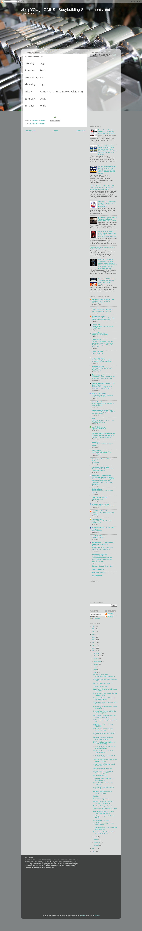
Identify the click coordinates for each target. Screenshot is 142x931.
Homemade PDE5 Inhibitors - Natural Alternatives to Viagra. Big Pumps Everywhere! (107, 281)
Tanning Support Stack (100, 686)
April (95, 837)
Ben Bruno (95, 442)
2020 (94, 634)
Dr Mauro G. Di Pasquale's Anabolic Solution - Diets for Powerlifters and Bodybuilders (107, 204)
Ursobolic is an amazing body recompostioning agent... (103, 738)
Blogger (96, 915)
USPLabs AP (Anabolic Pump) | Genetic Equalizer (103, 788)
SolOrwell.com (97, 489)
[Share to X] (55, 121)
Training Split (34, 123)
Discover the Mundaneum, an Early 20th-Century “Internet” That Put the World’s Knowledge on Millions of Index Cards (102, 344)
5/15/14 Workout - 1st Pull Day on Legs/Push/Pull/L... (104, 747)
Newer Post (30, 131)
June (95, 669)
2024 (94, 626)
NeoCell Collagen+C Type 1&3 (103, 683)
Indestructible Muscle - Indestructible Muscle (100, 555)
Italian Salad (95, 462)
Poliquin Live (96, 450)
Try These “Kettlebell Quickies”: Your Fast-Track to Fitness (103, 421)
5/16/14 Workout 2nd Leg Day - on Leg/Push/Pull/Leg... (104, 743)
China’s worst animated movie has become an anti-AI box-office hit (102, 310)
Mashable (95, 308)
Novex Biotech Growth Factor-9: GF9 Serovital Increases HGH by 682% (106, 131)
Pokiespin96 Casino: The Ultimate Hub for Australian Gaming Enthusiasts (103, 377)
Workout (42, 123)
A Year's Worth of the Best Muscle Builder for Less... (104, 765)
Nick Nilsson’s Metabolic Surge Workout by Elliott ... (103, 729)
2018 (94, 640)
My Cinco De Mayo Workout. (102, 806)
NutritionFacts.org (98, 333)
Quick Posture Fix (97, 353)
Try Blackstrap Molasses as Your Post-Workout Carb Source (102, 248)
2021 (94, 632)
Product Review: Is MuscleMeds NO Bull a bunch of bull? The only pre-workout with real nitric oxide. (102, 187)
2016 (94, 645)
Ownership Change (97, 537)
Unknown (110, 613)
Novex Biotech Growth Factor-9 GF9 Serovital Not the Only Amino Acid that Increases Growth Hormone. (107, 234)
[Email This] (51, 121)
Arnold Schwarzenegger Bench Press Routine (103, 823)
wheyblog (110, 616)
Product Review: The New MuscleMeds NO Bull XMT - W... (104, 675)
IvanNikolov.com (98, 366)
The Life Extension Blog (100, 467)
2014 (94, 651)
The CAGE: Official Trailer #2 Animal (105, 808)
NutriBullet (96, 796)
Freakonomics (97, 519)
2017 (94, 642)
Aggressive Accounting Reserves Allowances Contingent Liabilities (102, 387)
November (97, 656)
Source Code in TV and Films (102, 410)
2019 (94, 637)
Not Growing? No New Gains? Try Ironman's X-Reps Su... (104, 716)
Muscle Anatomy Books (101, 799)
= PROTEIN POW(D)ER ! (100, 497)
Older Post (80, 131)
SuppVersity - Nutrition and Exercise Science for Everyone (102, 476)
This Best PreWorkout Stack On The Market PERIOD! (105, 760)
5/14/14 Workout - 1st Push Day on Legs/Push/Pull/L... (104, 751)
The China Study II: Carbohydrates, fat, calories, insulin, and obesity (102, 360)
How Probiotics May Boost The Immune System (101, 453)
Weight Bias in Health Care (100, 334)
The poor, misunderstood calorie (103, 433)
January (96, 845)
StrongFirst (96, 325)
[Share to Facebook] (57, 121)
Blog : (94, 418)
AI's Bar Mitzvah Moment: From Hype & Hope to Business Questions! (103, 319)
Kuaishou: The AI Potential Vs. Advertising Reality (101, 302)
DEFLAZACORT (97, 531)
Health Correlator (98, 358)
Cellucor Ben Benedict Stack (102, 768)
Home (55, 131)
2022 (94, 629)
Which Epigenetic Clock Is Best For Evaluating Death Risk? (102, 396)
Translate (97, 618)
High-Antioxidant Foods (99, 429)
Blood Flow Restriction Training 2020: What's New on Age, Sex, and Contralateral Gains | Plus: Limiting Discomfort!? (103, 481)
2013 (94, 848)
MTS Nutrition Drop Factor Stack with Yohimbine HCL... (104, 832)
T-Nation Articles (98, 569)
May (95, 672)
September (97, 661)
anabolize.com (97, 575)
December (97, 653)
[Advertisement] (40, 34)
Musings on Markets (99, 316)
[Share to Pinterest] (59, 121)
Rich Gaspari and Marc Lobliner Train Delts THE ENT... (103, 812)
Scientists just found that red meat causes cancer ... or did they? (102, 548)
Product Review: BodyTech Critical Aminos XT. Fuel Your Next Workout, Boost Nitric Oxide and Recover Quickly (107, 170)
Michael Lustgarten (99, 393)
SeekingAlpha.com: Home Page (103, 299)
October (96, 659)
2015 (94, 648)
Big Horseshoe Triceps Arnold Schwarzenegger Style (103, 772)
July (95, 667)
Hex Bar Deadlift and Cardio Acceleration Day (102, 792)
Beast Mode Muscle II (99, 511)
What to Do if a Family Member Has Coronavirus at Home (103, 469)
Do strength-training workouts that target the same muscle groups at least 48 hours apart (102, 559)
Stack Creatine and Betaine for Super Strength (103, 779)
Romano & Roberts (98, 572)
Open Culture (96, 339)
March (96, 839)
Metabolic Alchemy (98, 536)
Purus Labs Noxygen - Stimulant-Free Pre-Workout (104, 698)
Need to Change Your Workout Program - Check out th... (103, 802)
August (96, 664)
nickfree (82, 915)
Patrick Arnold (97, 402)
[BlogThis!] (53, 121)
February (97, 842)
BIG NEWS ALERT (97, 499)
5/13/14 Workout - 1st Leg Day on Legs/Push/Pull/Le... (104, 756)
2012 (94, 851)
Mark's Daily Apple (98, 427)
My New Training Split (100, 775)
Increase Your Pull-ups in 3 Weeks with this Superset (104, 712)
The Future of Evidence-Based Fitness (103, 506)
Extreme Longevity (98, 375)
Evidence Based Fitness (100, 504)
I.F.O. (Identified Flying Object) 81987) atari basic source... (103, 412)
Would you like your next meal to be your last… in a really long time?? (103, 436)
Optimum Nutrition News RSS (102, 566)
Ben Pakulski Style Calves (101, 820)
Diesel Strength (97, 351)
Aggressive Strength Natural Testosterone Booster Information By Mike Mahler (107, 219)
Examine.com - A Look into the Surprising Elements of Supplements (103, 544)
